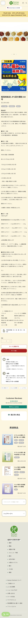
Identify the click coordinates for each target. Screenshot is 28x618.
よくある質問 (11, 587)
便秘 (10, 546)
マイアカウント (11, 600)
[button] (3, 3)
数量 (2, 338)
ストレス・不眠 (13, 553)
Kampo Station (13, 615)
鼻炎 (10, 556)
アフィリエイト (11, 606)
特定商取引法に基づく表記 (14, 603)
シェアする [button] (23, 387)
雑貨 (10, 572)
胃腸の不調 (12, 549)
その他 (11, 569)
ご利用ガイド (11, 583)
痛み (10, 566)
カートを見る (11, 596)
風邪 (10, 543)
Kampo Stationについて (14, 580)
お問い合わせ (11, 593)
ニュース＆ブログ (12, 590)
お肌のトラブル (13, 562)
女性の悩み (12, 559)
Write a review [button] (14, 407)
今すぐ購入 (14, 351)
